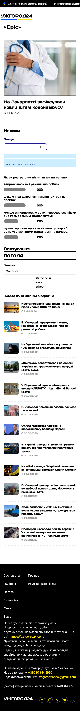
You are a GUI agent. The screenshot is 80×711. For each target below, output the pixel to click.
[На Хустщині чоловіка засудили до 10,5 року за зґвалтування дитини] (11, 351)
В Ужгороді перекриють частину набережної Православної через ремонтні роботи (44, 326)
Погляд (9, 592)
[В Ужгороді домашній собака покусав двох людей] (11, 414)
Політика (10, 583)
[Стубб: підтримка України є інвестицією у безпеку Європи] (11, 433)
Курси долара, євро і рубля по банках (21, 164)
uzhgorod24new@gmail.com (57, 677)
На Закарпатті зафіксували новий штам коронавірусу (34, 104)
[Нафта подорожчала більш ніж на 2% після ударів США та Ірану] (11, 311)
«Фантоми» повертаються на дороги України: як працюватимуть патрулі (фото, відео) (47, 366)
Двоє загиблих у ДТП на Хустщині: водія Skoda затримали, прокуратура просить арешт (48, 510)
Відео (7, 616)
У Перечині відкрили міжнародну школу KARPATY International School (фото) (48, 388)
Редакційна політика (42, 583)
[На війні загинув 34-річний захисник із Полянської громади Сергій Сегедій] (11, 473)
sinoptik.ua (46, 296)
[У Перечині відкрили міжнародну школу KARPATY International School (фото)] (11, 392)
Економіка (11, 600)
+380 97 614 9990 (40, 672)
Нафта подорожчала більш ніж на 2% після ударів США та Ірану (47, 305)
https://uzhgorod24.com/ (27, 636)
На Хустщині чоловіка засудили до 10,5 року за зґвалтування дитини (46, 346)
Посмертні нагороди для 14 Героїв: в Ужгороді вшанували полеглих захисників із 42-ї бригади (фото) (47, 532)
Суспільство (12, 575)
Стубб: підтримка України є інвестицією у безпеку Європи (43, 427)
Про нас (33, 575)
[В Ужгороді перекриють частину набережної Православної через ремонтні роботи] (11, 329)
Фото (7, 608)
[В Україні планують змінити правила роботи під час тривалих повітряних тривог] (11, 451)
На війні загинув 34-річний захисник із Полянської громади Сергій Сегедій (48, 468)
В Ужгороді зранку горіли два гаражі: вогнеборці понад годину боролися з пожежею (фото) (48, 488)
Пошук (9, 139)
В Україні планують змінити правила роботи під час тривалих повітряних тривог (47, 448)
